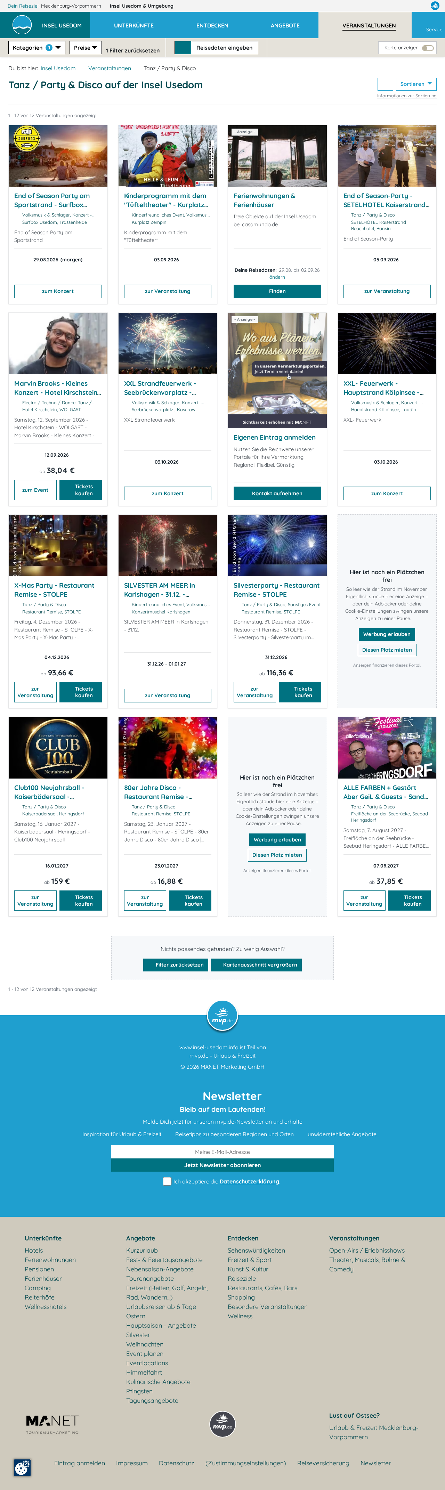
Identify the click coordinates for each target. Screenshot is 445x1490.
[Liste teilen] (385, 84)
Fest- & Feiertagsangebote (164, 1260)
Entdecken (243, 1238)
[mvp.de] (435, 6)
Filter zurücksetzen (179, 964)
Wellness (240, 1316)
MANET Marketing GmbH (233, 1066)
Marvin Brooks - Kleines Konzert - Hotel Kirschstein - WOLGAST (58, 392)
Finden (277, 291)
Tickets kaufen (84, 490)
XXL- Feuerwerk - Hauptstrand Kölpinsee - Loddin (381, 392)
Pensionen (39, 1269)
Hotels (34, 1250)
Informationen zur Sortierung (407, 95)
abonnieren (222, 1165)
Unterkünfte (43, 1238)
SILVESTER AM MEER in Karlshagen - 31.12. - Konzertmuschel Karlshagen (159, 598)
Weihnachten (144, 1344)
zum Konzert (58, 291)
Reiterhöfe (40, 1297)
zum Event (35, 490)
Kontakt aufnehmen (277, 493)
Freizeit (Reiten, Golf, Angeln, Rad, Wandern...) (167, 1292)
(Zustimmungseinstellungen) (245, 1463)
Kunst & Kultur (248, 1269)
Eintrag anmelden (79, 1463)
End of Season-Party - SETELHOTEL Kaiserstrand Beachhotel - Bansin (384, 205)
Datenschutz (176, 1463)
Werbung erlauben (387, 634)
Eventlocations (147, 1363)
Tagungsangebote (152, 1400)
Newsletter (376, 1463)
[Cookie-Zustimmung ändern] (22, 1467)
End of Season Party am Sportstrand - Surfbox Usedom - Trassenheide (52, 205)
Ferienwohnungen (50, 1260)
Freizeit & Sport (250, 1260)
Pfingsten (139, 1391)
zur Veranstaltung (168, 291)
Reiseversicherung (323, 1463)
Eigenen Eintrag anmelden (275, 437)
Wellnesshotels (45, 1307)
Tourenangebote (150, 1279)
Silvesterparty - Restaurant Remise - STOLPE (276, 590)
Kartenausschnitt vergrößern (259, 964)
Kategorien (31, 47)
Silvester (138, 1335)
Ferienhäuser (43, 1279)
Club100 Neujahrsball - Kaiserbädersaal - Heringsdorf (49, 796)
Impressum (132, 1463)
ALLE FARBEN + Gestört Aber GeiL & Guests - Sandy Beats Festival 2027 (385, 796)
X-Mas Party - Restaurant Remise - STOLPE (54, 590)
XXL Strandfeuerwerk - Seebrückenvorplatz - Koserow (160, 392)
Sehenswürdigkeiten (256, 1250)
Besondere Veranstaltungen (268, 1307)
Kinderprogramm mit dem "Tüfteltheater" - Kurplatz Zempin (165, 205)
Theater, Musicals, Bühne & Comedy (367, 1264)
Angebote (140, 1238)
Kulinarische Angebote (158, 1382)
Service (434, 29)
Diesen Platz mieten (387, 649)
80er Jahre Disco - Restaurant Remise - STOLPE (156, 796)
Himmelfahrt (144, 1372)
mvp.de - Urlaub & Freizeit (222, 1055)
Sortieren (413, 84)
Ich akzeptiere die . (226, 1181)
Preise (82, 47)
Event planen (144, 1354)
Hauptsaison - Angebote (161, 1325)
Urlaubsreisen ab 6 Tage (161, 1307)
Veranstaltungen (109, 68)
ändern (277, 277)
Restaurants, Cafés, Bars (262, 1288)
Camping (38, 1288)
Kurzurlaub (142, 1250)
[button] (66, 22)
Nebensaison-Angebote (160, 1269)
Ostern (135, 1316)
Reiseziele (242, 1279)
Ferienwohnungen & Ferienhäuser (264, 200)
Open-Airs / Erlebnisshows (367, 1250)
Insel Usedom (141, 6)
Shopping (241, 1297)
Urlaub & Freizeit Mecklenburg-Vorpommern (374, 1432)
